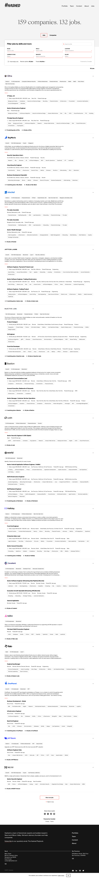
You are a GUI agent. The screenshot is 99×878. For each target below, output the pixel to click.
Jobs (92, 6)
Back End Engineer (12, 721)
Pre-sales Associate (13, 210)
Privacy (47, 821)
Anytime (42, 61)
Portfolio (65, 6)
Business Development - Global (16, 701)
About (86, 6)
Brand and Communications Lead (17, 378)
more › (6, 93)
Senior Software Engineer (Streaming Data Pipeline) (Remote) (25, 580)
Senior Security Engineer (14, 779)
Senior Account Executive (15, 546)
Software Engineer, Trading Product (18, 289)
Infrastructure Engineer (14, 711)
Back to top (50, 801)
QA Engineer (11, 334)
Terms (52, 821)
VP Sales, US (11, 96)
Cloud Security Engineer (14, 165)
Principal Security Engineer (15, 118)
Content (79, 6)
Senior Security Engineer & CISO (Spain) (19, 435)
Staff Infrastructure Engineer (16, 476)
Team (72, 6)
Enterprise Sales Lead (13, 536)
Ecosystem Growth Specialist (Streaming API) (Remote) (23, 590)
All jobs (31, 61)
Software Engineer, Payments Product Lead (20, 267)
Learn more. (61, 875)
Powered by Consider (86, 61)
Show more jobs (49, 797)
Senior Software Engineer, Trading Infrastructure (22, 279)
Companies (53, 35)
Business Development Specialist (17, 175)
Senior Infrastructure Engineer (16, 108)
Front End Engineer (13, 526)
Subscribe (8, 841)
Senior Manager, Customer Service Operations (21, 398)
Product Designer (12, 322)
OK (68, 875)
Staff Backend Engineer (14, 489)
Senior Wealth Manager (14, 230)
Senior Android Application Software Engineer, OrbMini (23, 464)
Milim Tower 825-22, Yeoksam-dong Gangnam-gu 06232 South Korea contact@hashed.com (11, 857)
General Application (13, 600)
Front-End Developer (13, 346)
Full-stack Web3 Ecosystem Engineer (18, 629)
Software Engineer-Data (14, 750)
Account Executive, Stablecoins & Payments (20, 388)
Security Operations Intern (15, 155)
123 (5, 864)
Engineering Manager (13, 664)
